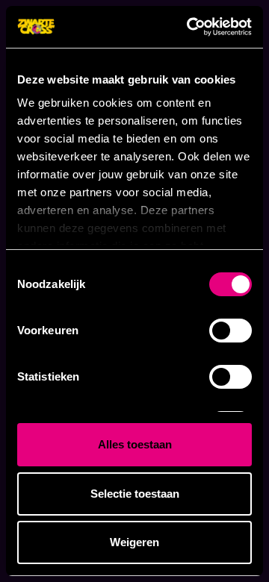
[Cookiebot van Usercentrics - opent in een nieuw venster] (190, 27)
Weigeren (134, 542)
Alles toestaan (135, 444)
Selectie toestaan (134, 493)
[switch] (230, 330)
